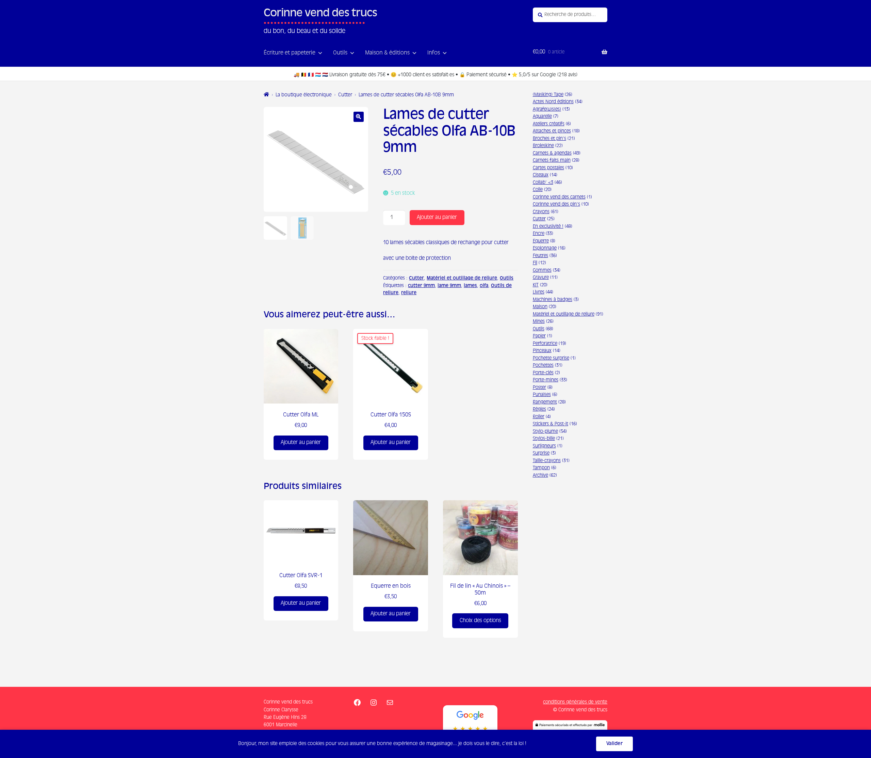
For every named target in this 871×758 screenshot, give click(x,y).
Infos (433, 53)
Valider (614, 743)
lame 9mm (449, 286)
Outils (340, 53)
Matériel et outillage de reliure (462, 278)
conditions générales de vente (575, 702)
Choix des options (480, 620)
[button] (359, 117)
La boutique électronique (304, 95)
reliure (408, 293)
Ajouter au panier (437, 217)
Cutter (345, 95)
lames (470, 286)
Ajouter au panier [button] (301, 442)
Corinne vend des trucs (320, 14)
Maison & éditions (387, 53)
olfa (484, 286)
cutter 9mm (421, 286)
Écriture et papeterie (289, 53)
